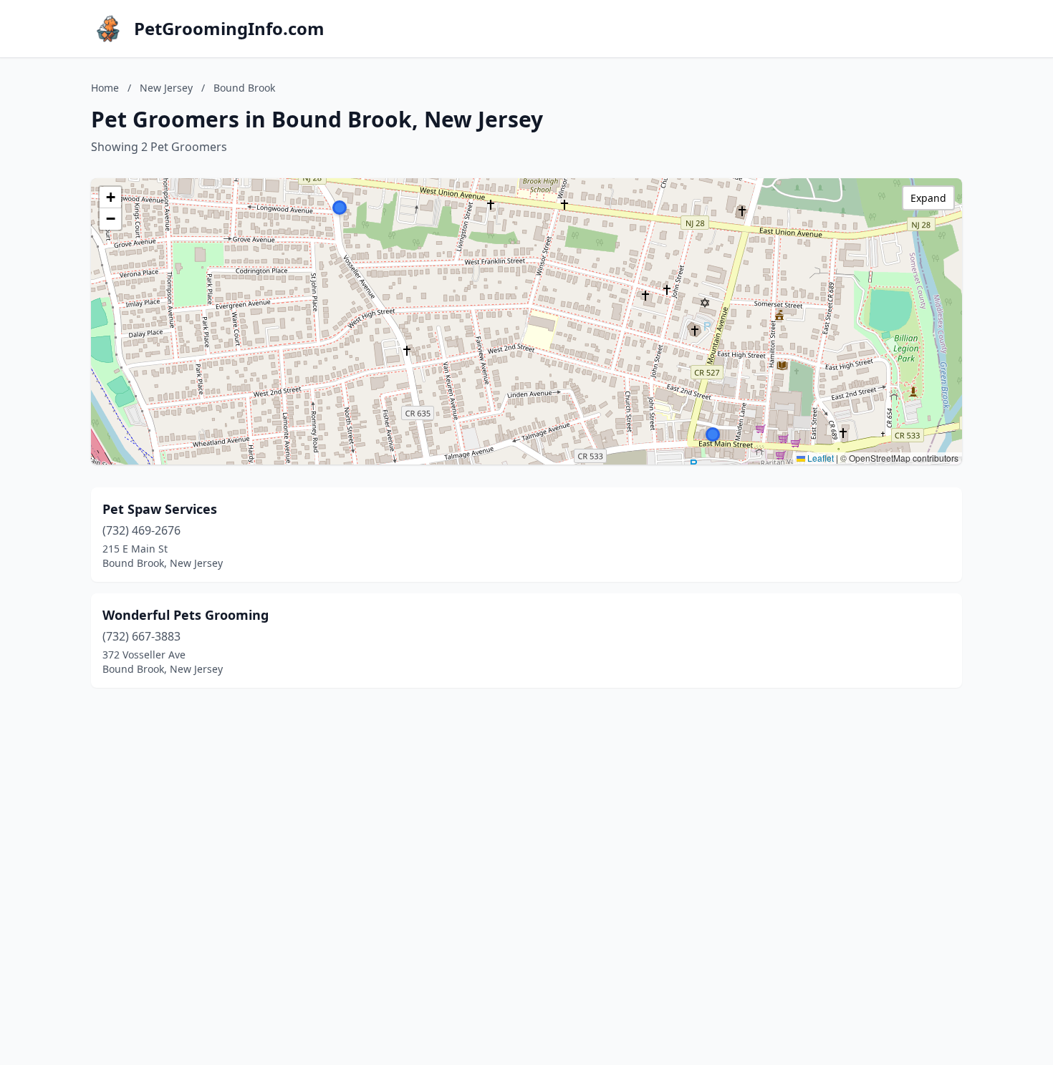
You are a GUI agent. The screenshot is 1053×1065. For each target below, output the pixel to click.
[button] (713, 434)
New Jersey (166, 87)
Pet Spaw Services (159, 508)
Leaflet (819, 458)
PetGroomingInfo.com (229, 28)
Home (105, 87)
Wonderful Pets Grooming (185, 614)
